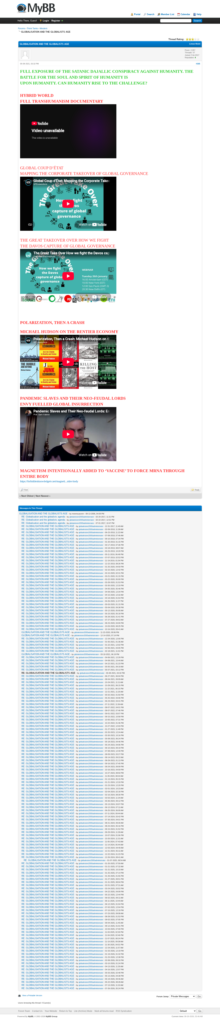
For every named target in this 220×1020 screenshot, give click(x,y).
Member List (167, 14)
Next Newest (42, 496)
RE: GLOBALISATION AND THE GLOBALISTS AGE (47, 526)
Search (150, 14)
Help (199, 14)
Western (43, 28)
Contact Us (37, 1011)
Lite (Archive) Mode (83, 1011)
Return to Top (65, 1011)
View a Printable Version (32, 995)
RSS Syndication (124, 1011)
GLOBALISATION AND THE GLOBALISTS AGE (43, 513)
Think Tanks (32, 28)
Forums (21, 28)
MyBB (30, 1016)
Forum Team (24, 1011)
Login (46, 20)
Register (55, 20)
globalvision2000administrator (81, 517)
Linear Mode (194, 44)
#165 (198, 64)
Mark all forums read (104, 1011)
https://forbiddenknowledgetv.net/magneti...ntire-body (49, 481)
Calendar (185, 14)
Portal (137, 14)
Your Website (51, 1011)
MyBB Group (51, 1016)
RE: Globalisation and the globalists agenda (43, 516)
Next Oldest (27, 496)
